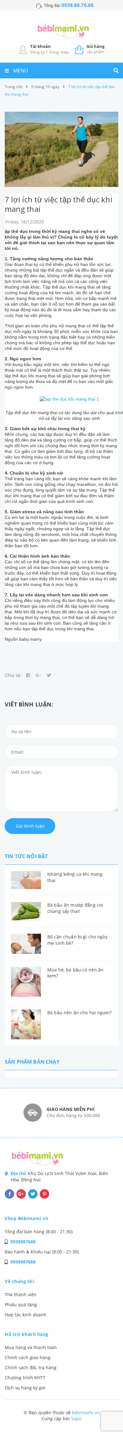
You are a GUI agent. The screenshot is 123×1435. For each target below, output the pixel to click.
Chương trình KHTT (25, 1378)
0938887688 (23, 1242)
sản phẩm (95, 48)
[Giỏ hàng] (79, 49)
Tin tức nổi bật (26, 856)
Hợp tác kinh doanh (25, 1315)
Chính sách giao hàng (27, 1357)
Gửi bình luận (30, 826)
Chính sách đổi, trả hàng (30, 1367)
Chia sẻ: (13, 675)
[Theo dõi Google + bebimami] (21, 1194)
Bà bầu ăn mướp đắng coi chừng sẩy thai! (75, 908)
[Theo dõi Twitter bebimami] (33, 1194)
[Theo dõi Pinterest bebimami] (44, 1194)
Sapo (76, 1418)
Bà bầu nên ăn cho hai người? (79, 1013)
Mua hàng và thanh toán (31, 1347)
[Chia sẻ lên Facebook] (28, 675)
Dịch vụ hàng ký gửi (25, 1388)
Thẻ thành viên (21, 1294)
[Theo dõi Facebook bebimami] (9, 1194)
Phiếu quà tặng (21, 1305)
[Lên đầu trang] (108, 1413)
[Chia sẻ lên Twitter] (49, 675)
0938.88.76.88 (78, 5)
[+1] (38, 675)
